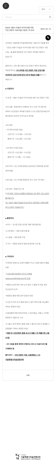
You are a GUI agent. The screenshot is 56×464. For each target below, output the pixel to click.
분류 (43, 9)
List (28, 375)
